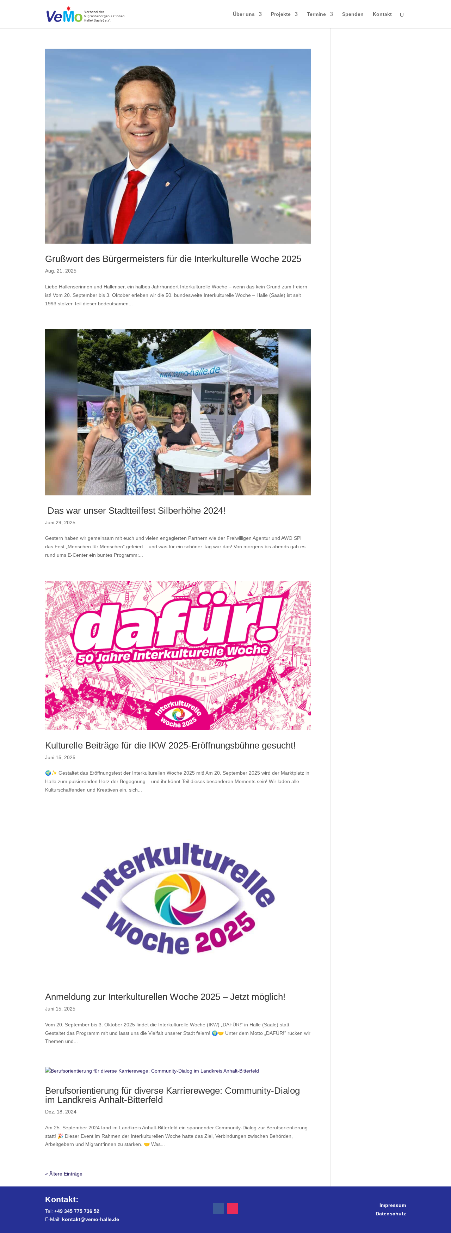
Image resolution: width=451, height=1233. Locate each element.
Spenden (353, 14)
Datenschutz (391, 1213)
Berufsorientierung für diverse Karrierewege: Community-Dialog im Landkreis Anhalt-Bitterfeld (172, 1095)
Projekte (281, 14)
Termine (316, 14)
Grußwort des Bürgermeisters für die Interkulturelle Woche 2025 (173, 259)
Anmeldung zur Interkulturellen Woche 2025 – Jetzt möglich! (165, 996)
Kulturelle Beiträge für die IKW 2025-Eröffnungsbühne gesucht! (170, 745)
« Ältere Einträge (63, 1174)
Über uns (244, 14)
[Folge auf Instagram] (232, 1208)
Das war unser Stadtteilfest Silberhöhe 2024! (139, 510)
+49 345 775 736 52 (76, 1211)
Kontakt (382, 14)
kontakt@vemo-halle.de (90, 1219)
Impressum (392, 1205)
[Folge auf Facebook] (218, 1208)
